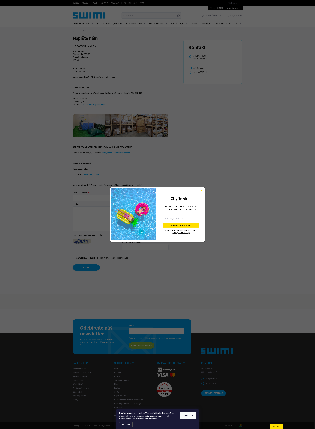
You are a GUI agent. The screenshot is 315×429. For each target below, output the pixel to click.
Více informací (150, 419)
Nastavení (125, 424)
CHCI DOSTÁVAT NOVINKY (181, 225)
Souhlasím (188, 415)
